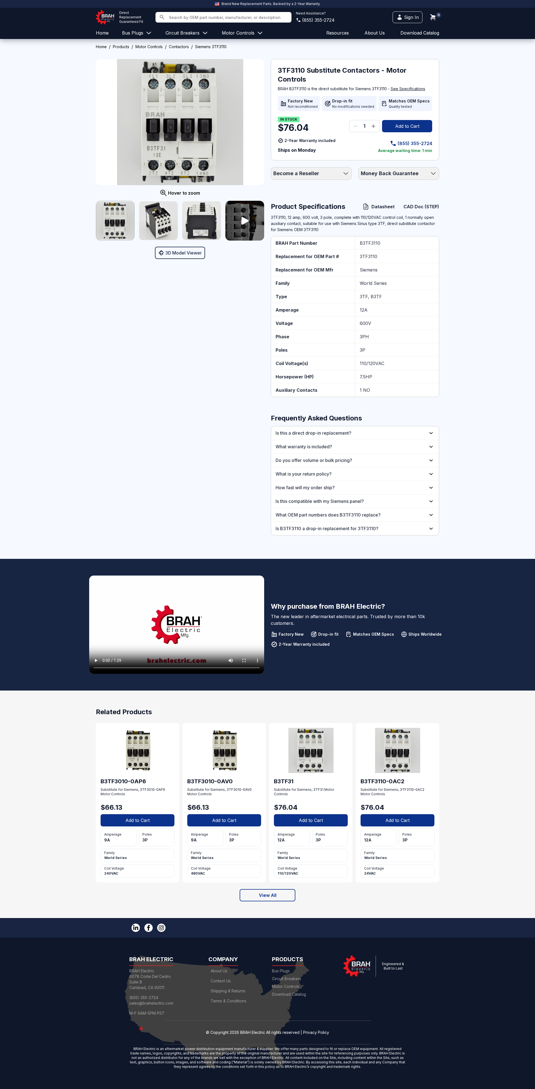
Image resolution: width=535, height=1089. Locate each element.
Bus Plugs (281, 970)
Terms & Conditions (228, 1001)
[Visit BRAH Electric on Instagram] (161, 928)
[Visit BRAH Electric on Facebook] (148, 928)
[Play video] (244, 221)
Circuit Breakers (286, 978)
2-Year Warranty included (309, 140)
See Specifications (408, 88)
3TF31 (318, 789)
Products (121, 46)
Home (101, 46)
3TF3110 (368, 256)
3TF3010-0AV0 (239, 789)
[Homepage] (105, 17)
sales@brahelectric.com (151, 1003)
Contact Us (221, 980)
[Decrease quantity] (355, 126)
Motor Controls (149, 46)
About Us (219, 970)
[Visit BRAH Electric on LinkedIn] (136, 928)
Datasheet (383, 206)
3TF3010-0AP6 (152, 789)
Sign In (411, 17)
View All (267, 895)
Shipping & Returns (228, 990)
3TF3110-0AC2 (412, 789)
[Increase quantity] (373, 126)
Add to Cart (407, 126)
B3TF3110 (370, 243)
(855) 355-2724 (318, 20)
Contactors (179, 46)
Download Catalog (419, 33)
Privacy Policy (316, 1032)
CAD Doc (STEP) (421, 206)
